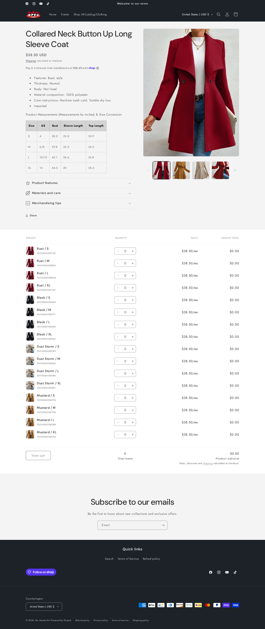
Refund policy (151, 559)
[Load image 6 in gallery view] (220, 170)
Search (109, 559)
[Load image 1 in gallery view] (161, 170)
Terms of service (120, 620)
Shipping (31, 61)
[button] (218, 14)
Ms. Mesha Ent (42, 620)
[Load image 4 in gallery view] (181, 170)
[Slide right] (235, 170)
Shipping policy (141, 620)
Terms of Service (128, 559)
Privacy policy (101, 620)
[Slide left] (147, 170)
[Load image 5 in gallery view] (201, 170)
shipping (207, 463)
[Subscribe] (163, 525)
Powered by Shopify (61, 620)
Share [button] (33, 215)
